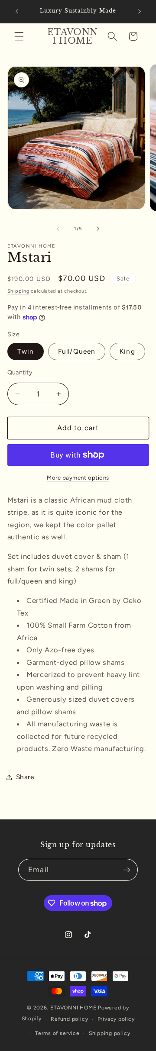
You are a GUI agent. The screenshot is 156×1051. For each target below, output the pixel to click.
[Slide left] (58, 229)
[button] (19, 36)
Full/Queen (76, 351)
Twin (25, 351)
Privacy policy (116, 1019)
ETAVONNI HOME (73, 1008)
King (127, 351)
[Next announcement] (139, 11)
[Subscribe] (126, 870)
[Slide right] (97, 229)
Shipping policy (109, 1033)
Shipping (18, 291)
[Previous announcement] (16, 11)
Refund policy (69, 1019)
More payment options (78, 477)
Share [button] (25, 777)
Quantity (20, 372)
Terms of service (57, 1033)
